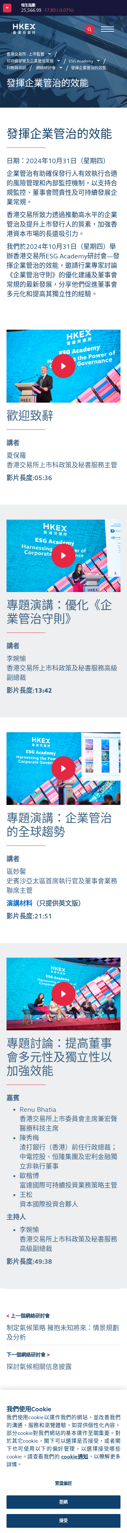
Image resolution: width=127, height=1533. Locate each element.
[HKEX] (34, 29)
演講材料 (20, 903)
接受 (63, 1520)
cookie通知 (75, 1457)
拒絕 (63, 1502)
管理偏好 (63, 1483)
